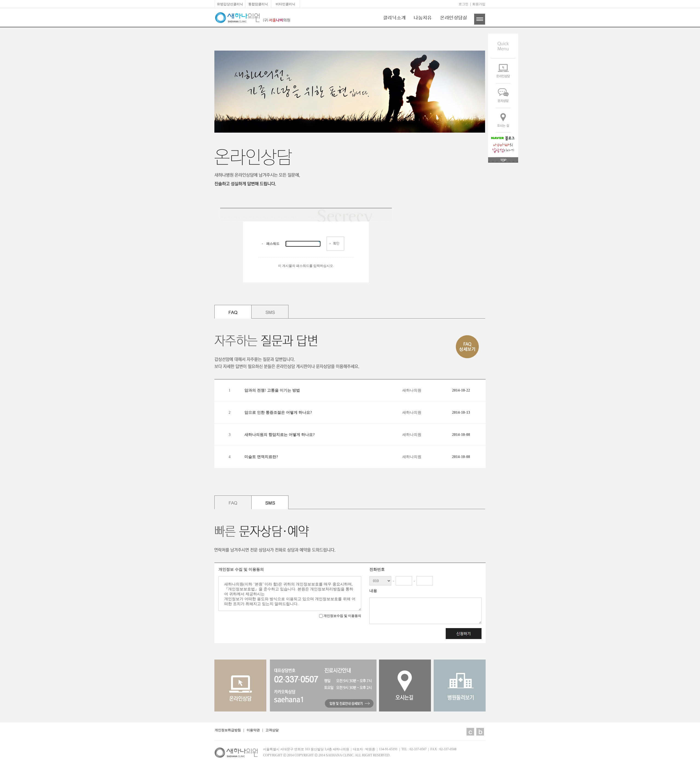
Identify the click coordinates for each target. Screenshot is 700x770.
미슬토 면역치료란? (261, 457)
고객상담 (272, 730)
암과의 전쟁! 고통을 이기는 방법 (272, 390)
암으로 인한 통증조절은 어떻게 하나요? (278, 412)
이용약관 (253, 730)
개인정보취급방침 (228, 730)
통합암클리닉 (258, 4)
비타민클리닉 (285, 4)
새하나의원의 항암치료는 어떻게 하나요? (279, 435)
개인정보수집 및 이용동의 (342, 616)
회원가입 (478, 4)
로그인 (463, 4)
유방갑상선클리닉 (230, 4)
